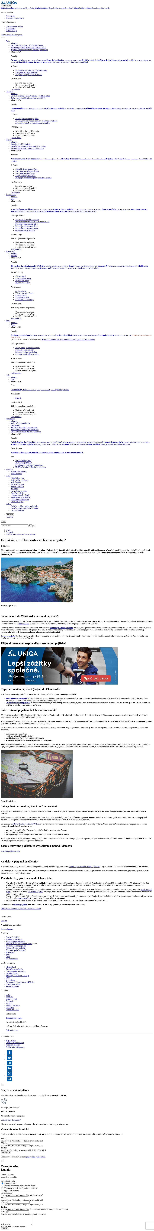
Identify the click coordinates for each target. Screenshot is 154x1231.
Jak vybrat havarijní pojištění (26, 72)
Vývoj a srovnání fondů (24, 293)
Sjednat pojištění (10, 1183)
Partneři (18, 398)
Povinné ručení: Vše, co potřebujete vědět (31, 70)
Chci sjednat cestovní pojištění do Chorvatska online (21, 909)
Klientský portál (16, 35)
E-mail (3, 1212)
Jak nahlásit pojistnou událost (26, 169)
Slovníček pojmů (17, 502)
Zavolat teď (16, 1120)
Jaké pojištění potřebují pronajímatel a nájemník (33, 178)
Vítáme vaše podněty (19, 471)
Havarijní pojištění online (15, 941)
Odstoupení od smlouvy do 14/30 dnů (20, 982)
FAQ (8, 978)
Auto (8, 41)
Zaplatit (4, 921)
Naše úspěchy (16, 482)
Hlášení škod (11, 967)
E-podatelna (10, 16)
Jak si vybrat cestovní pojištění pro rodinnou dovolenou (36, 121)
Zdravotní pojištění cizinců (16, 950)
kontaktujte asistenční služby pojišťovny (84, 867)
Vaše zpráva (5, 1224)
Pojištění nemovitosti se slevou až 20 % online (28, 146)
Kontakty (9, 469)
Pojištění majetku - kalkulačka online (24, 508)
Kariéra (8, 1003)
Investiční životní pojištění (16, 946)
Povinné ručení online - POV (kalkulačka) (27, 45)
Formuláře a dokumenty (24, 300)
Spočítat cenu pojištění (79, 62)
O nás (8, 476)
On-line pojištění (12, 973)
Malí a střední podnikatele (20, 423)
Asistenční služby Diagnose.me (27, 220)
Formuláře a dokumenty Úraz (26, 226)
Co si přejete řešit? (8, 1181)
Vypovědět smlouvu (11, 1191)
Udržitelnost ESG (12, 1010)
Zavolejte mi (15, 89)
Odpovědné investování (20, 500)
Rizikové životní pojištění (15, 948)
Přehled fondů (20, 276)
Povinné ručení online (14, 939)
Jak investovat (20, 291)
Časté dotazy (11, 29)
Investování (10, 251)
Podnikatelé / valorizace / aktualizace (29, 465)
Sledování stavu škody (14, 969)
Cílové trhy (10, 1008)
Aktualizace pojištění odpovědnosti (24, 427)
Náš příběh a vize (17, 478)
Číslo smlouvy (6, 1193)
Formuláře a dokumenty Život (26, 224)
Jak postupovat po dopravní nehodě (28, 75)
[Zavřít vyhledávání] (33, 526)
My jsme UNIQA (17, 484)
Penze (8, 320)
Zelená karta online (13, 984)
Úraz (12, 199)
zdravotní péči (23, 624)
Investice (14, 256)
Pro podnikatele (12, 959)
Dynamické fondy (22, 281)
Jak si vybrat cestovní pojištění (26, 119)
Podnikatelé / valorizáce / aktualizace (24, 430)
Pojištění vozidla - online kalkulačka (24, 506)
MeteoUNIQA (11, 31)
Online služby (6, 5)
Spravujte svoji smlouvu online (27, 354)
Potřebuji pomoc (7, 929)
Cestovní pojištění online (10, 851)
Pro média (14, 489)
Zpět (3, 521)
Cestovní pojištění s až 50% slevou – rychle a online (30, 96)
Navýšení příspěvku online (84, 339)
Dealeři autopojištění (23, 461)
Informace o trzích (22, 297)
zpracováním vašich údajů (35, 1157)
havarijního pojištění (35, 892)
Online (8, 504)
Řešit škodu (5, 35)
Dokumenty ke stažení (14, 26)
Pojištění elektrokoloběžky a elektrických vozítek (29, 50)
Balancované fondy (22, 283)
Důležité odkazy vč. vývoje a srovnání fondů (32, 222)
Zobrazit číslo (6, 1120)
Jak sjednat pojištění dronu (25, 176)
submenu (14, 43)
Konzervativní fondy (23, 278)
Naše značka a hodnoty (19, 480)
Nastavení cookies (13, 1045)
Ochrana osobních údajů (20, 495)
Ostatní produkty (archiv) (25, 230)
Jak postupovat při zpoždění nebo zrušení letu (32, 123)
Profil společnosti (17, 487)
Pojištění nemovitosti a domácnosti (19, 944)
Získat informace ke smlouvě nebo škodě (19, 1186)
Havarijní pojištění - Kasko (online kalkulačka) (28, 48)
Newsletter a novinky (19, 491)
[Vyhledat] (2, 37)
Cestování (9, 91)
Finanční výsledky (18, 493)
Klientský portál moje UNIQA (17, 976)
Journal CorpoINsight (23, 463)
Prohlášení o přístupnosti (15, 1047)
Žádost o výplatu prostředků (26, 352)
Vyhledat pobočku (62, 390)
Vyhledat (10, 515)
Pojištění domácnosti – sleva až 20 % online (27, 148)
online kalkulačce (23, 898)
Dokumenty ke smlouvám (15, 971)
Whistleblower (16, 474)
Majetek (9, 140)
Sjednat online (16, 138)
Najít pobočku (16, 249)
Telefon (4, 1148)
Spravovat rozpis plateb (15, 18)
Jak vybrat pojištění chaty (25, 173)
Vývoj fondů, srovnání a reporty (27, 348)
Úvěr (8, 375)
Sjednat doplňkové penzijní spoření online (58, 339)
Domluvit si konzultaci (89, 268)
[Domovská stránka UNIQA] (9, 3)
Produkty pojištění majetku (21, 144)
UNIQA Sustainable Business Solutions (26, 432)
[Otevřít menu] (4, 37)
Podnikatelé (10, 419)
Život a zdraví (11, 195)
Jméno (3, 1138)
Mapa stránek (11, 1040)
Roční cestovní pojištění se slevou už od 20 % (28, 98)
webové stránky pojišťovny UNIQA (26, 824)
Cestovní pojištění (17, 510)
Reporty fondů (20, 295)
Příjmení (4, 1143)
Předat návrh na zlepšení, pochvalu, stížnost (20, 1188)
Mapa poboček (11, 999)
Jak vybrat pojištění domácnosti (27, 171)
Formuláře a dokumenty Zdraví (27, 228)
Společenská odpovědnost (20, 497)
